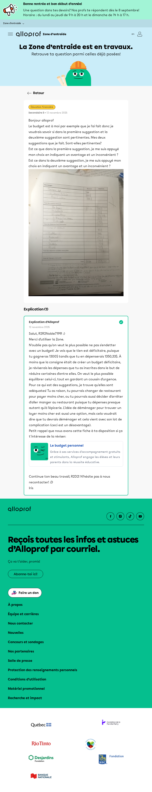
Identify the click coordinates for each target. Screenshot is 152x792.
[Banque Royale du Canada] (111, 759)
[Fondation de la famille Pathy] (111, 725)
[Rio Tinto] (41, 745)
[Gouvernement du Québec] (41, 725)
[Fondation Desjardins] (41, 759)
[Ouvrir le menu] (10, 34)
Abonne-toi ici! (25, 574)
